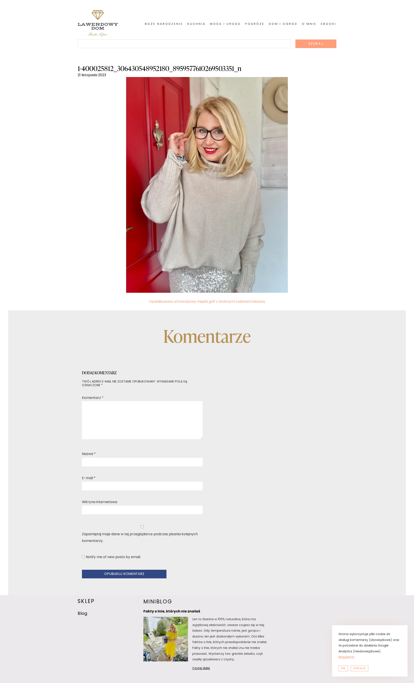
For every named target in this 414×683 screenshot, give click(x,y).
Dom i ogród (283, 24)
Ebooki (328, 24)
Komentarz (93, 398)
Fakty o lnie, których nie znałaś (171, 611)
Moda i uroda (225, 24)
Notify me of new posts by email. (113, 557)
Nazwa (89, 454)
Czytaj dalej (206, 669)
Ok (343, 668)
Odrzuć (359, 668)
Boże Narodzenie (164, 24)
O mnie (309, 24)
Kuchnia (196, 24)
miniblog (157, 602)
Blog (82, 614)
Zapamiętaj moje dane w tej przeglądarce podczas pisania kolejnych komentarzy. (140, 538)
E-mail (89, 478)
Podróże (255, 24)
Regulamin (346, 657)
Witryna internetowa (99, 502)
